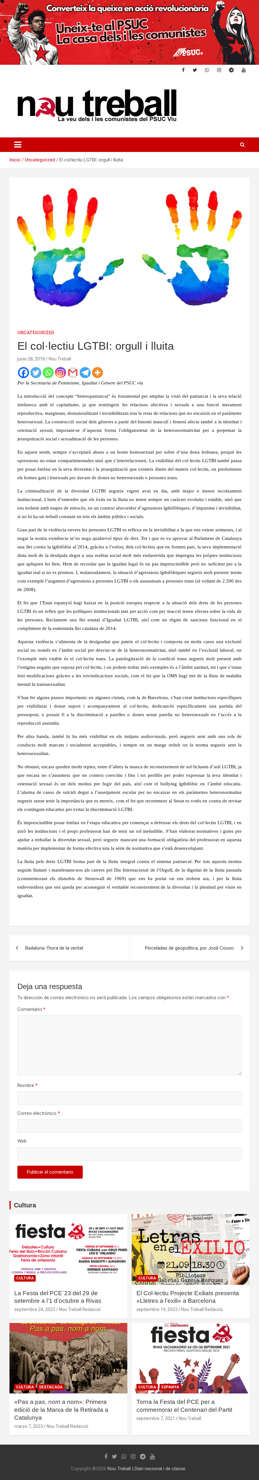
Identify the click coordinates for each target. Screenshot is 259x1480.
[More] (97, 372)
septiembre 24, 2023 (34, 1309)
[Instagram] (60, 372)
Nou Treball (60, 358)
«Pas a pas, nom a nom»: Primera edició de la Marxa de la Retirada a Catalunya (61, 1409)
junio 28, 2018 (31, 358)
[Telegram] (85, 372)
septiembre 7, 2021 (155, 1418)
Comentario (31, 1009)
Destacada (51, 1387)
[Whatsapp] (48, 372)
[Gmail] (72, 372)
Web (22, 1141)
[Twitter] (35, 372)
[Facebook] (23, 372)
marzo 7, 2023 (28, 1426)
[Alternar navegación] (17, 144)
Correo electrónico (38, 1113)
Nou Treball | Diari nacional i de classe (146, 1468)
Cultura (25, 1205)
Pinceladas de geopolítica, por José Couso (189, 948)
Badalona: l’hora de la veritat (54, 948)
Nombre (27, 1085)
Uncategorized (35, 332)
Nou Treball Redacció (80, 1309)
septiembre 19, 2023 (157, 1309)
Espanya (170, 1387)
